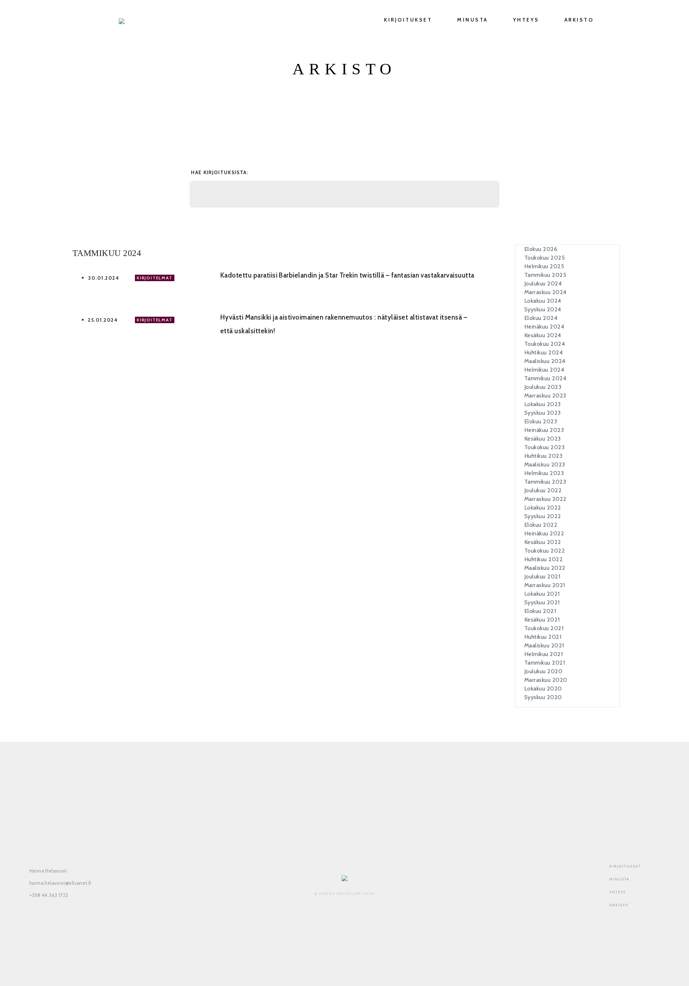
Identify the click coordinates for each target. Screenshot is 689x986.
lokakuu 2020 (543, 688)
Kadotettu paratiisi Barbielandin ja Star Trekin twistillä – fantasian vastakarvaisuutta (347, 275)
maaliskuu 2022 (545, 567)
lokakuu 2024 (542, 300)
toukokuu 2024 (544, 343)
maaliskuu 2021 (544, 645)
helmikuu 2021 (543, 654)
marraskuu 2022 (545, 499)
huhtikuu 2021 (542, 636)
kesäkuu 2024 (542, 335)
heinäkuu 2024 (544, 326)
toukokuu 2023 (544, 447)
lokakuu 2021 (542, 593)
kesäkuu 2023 (542, 438)
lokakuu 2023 (542, 404)
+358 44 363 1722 (48, 895)
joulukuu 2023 (542, 386)
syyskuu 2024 (542, 309)
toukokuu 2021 (543, 628)
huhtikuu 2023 (543, 455)
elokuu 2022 (540, 524)
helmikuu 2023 (544, 473)
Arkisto (579, 20)
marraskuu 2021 (544, 585)
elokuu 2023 (540, 421)
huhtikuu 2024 (543, 352)
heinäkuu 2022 (544, 533)
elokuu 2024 (540, 318)
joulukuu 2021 (542, 576)
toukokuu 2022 (544, 550)
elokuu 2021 (540, 611)
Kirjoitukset (408, 20)
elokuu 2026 (540, 249)
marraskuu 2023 (545, 395)
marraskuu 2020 (545, 679)
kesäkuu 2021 (542, 619)
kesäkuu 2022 (542, 542)
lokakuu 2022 (542, 507)
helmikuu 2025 (544, 266)
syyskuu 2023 (542, 412)
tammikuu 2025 (545, 274)
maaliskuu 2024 (545, 361)
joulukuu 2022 (543, 490)
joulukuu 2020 (543, 671)
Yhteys (526, 20)
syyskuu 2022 (542, 516)
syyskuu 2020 (543, 697)
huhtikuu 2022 (543, 559)
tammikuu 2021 (544, 662)
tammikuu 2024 (545, 378)
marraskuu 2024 (545, 292)
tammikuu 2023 (545, 481)
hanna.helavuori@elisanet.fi (60, 883)
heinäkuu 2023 (544, 430)
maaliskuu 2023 (544, 464)
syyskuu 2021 (542, 602)
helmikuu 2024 (544, 369)
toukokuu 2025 (544, 257)
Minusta (472, 20)
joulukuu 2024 (543, 283)
